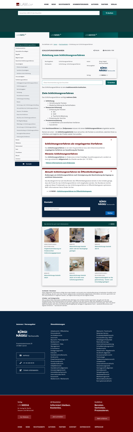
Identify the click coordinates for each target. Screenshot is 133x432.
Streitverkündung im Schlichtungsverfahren (28, 130)
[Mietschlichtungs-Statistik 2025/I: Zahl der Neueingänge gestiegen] (80, 235)
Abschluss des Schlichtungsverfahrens (26, 117)
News (53, 4)
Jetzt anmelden (58, 417)
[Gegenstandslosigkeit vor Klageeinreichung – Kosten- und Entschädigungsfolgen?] (105, 264)
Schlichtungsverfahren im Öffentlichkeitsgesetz (74, 191)
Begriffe (18, 54)
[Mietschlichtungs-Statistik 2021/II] (105, 235)
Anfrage (25, 356)
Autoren (94, 4)
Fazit (17, 149)
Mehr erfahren (102, 419)
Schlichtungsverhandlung (23, 98)
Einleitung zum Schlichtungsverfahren (26, 45)
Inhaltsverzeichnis (20, 48)
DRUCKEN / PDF (109, 50)
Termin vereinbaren (30, 370)
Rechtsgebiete (64, 4)
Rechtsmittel (19, 146)
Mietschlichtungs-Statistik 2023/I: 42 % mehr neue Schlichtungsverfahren (78, 277)
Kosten (17, 140)
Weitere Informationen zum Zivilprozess (60, 163)
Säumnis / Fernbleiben (22, 111)
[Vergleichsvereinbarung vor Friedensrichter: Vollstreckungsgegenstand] (55, 235)
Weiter (110, 213)
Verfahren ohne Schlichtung (24, 73)
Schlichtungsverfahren (22, 80)
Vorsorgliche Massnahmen (23, 133)
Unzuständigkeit (20, 76)
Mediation (18, 143)
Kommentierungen (80, 4)
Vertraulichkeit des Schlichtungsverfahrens (27, 108)
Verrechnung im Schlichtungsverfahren (26, 127)
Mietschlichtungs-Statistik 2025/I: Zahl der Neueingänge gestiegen (79, 249)
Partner (104, 4)
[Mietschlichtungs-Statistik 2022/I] (55, 264)
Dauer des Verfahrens (22, 114)
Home (46, 4)
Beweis (18, 102)
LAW (111, 224)
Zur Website (24, 417)
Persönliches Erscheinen (23, 95)
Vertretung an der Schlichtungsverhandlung (28, 105)
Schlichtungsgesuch (22, 86)
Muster (17, 155)
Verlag (114, 4)
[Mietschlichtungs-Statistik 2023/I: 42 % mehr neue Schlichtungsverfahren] (80, 264)
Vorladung (19, 92)
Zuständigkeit (19, 64)
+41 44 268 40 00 (27, 363)
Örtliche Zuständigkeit (22, 67)
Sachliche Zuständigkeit (23, 70)
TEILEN (97, 50)
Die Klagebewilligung (22, 121)
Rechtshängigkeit (21, 89)
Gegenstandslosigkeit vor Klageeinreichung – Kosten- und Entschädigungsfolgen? (104, 280)
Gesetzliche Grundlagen (22, 51)
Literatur (18, 158)
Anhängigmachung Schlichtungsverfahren (27, 83)
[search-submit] (110, 13)
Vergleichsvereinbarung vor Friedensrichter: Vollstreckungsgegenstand (52, 251)
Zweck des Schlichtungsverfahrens (25, 61)
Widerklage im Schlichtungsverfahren (26, 124)
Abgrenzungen (19, 57)
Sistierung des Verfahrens (23, 136)
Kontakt (27, 164)
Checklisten (19, 152)
